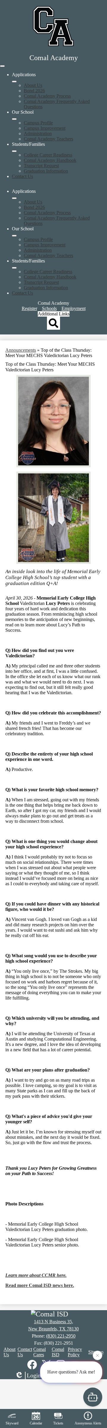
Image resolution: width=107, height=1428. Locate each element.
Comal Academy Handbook (50, 160)
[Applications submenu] (14, 81)
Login (34, 1375)
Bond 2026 (34, 90)
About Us (33, 85)
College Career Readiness (48, 154)
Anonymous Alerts (88, 1423)
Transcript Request (41, 165)
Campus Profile (38, 122)
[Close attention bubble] (97, 1356)
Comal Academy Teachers (48, 138)
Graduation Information (46, 170)
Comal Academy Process (47, 95)
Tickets (58, 1423)
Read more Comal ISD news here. (39, 1285)
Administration (38, 133)
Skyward (12, 1423)
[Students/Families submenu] (14, 151)
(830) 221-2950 (60, 1335)
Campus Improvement (44, 128)
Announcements (20, 350)
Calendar (36, 1423)
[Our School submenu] (14, 119)
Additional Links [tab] (54, 313)
